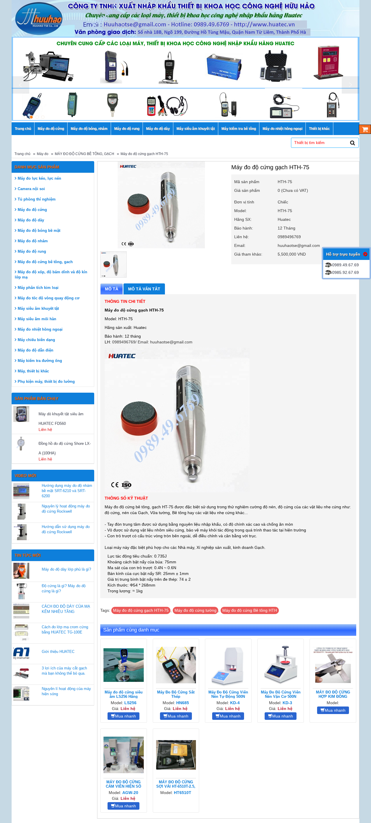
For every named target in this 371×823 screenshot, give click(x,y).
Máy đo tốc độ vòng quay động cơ (48, 298)
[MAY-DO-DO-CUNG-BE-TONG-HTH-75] (113, 264)
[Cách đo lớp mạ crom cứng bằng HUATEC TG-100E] (21, 632)
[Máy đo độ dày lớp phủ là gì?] (21, 571)
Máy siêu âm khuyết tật (38, 308)
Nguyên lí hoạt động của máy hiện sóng (66, 691)
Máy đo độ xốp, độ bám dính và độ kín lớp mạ (51, 274)
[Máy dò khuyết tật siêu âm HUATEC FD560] (25, 414)
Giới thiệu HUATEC (58, 651)
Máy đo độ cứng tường (195, 610)
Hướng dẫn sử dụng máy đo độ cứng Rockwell (66, 529)
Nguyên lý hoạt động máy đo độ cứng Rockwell (66, 509)
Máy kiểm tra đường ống (40, 360)
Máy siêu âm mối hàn (37, 319)
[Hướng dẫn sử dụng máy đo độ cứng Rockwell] (21, 532)
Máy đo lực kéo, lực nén (39, 178)
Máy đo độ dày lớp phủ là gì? (66, 569)
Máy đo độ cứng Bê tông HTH (249, 610)
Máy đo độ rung (32, 251)
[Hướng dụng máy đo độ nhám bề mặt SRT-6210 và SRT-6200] (21, 491)
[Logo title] (185, 18)
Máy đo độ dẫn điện (35, 350)
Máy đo (42, 154)
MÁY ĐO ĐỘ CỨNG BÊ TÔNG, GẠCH (84, 154)
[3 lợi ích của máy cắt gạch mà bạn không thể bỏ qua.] (21, 674)
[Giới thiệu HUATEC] (21, 653)
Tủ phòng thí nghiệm (37, 199)
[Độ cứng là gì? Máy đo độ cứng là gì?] (21, 591)
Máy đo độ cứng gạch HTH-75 (144, 154)
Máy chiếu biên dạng (36, 340)
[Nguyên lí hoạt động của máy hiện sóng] (21, 694)
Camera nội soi (31, 189)
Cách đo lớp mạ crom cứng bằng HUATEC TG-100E (65, 629)
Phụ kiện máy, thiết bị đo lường (46, 381)
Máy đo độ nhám (33, 241)
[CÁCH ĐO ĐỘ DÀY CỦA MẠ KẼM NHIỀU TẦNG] (21, 612)
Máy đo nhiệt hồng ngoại (40, 329)
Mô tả (111, 289)
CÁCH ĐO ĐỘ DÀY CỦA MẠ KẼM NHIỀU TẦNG (66, 609)
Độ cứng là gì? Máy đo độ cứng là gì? (64, 588)
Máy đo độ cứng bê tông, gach (45, 262)
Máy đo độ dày (31, 220)
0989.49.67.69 (345, 265)
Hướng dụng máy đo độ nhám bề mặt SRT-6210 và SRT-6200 (67, 490)
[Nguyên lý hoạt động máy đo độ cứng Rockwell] (21, 512)
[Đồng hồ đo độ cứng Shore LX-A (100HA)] (25, 443)
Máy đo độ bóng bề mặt (39, 230)
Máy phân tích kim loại (38, 287)
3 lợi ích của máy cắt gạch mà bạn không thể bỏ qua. (64, 670)
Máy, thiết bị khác (33, 371)
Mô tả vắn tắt (144, 289)
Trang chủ (22, 154)
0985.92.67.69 (345, 272)
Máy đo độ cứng (32, 209)
